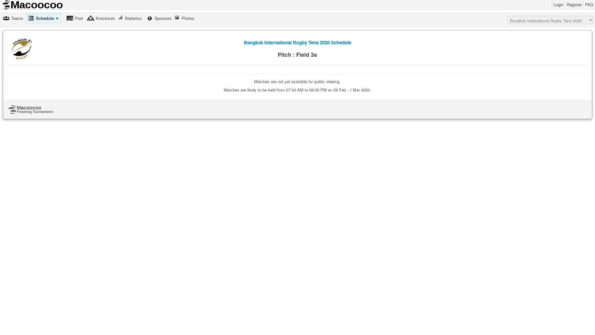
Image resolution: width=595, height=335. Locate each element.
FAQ (589, 4)
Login (558, 4)
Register (574, 4)
